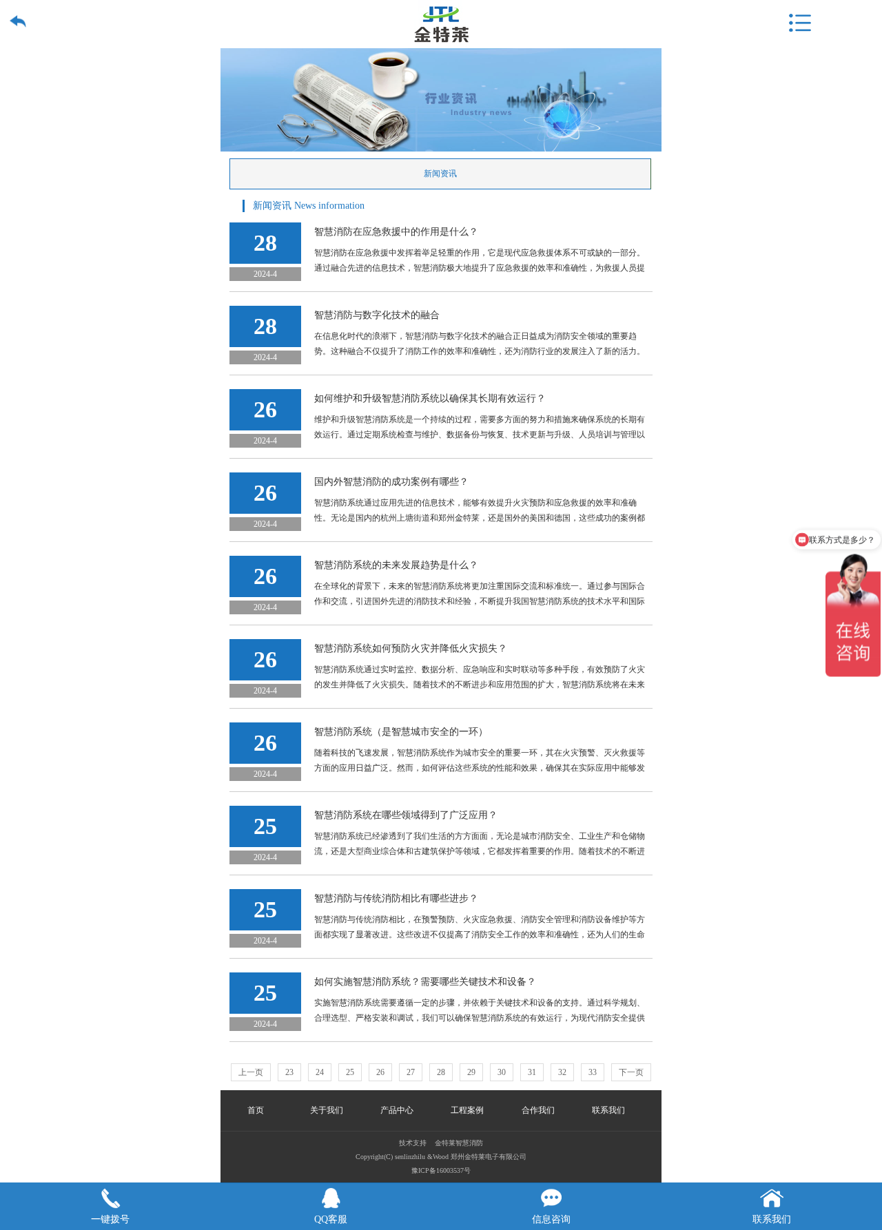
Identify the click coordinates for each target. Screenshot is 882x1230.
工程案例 (467, 1110)
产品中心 (396, 1110)
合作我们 (538, 1110)
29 (471, 1072)
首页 (255, 1110)
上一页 (250, 1072)
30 (502, 1072)
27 (411, 1072)
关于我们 (326, 1110)
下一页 (631, 1072)
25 (350, 1072)
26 (380, 1072)
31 (532, 1072)
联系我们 (608, 1110)
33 (592, 1072)
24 (320, 1072)
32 (562, 1072)
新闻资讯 (440, 173)
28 (441, 1072)
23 (289, 1072)
